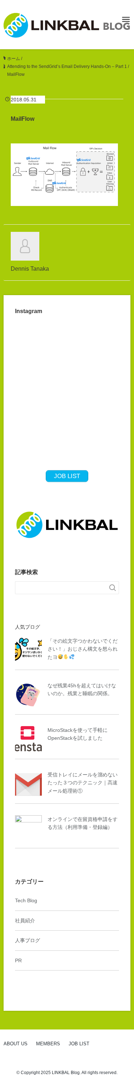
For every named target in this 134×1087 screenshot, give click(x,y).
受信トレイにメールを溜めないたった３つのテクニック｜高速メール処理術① (83, 783)
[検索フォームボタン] (112, 587)
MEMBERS (48, 1043)
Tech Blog (26, 900)
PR (18, 960)
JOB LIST (79, 1043)
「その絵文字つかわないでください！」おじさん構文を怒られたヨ (83, 649)
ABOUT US (16, 1043)
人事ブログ (27, 940)
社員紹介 (25, 920)
